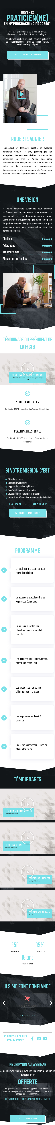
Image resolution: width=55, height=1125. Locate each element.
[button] (27, 55)
